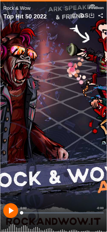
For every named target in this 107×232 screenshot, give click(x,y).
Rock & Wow (17, 8)
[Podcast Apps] (82, 16)
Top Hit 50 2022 (25, 16)
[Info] (74, 16)
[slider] (62, 213)
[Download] (91, 16)
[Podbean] (96, 6)
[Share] (100, 16)
